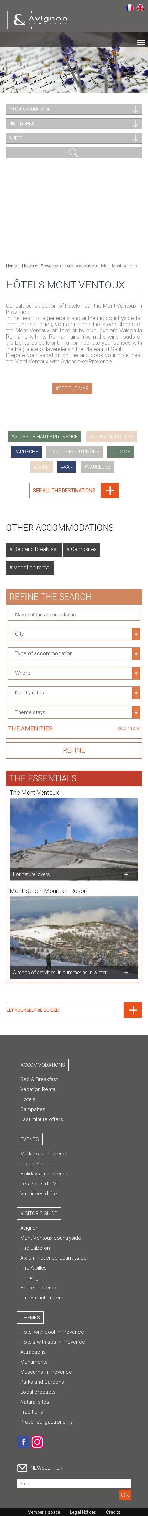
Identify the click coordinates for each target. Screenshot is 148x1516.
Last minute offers (41, 1119)
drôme (122, 451)
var (68, 467)
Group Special (36, 1164)
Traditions (31, 1412)
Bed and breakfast (35, 549)
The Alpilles (33, 1268)
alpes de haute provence (46, 436)
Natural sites (34, 1402)
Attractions (33, 1352)
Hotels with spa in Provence (52, 1342)
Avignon (29, 1228)
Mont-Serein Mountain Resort (49, 890)
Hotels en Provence (40, 265)
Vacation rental (31, 567)
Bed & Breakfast (39, 1079)
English (140, 7)
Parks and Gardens (42, 1382)
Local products (38, 1392)
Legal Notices (83, 1512)
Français (129, 7)
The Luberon (35, 1248)
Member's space (44, 1512)
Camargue (32, 1278)
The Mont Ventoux (34, 792)
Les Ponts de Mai (40, 1183)
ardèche (27, 451)
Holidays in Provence (44, 1174)
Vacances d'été (38, 1193)
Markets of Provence (44, 1154)
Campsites (83, 549)
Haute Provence (39, 1288)
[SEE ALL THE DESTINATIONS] (74, 496)
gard (42, 467)
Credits (113, 1512)
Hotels (27, 1099)
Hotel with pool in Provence (52, 1332)
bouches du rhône (76, 451)
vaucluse (98, 467)
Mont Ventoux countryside (50, 1238)
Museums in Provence (46, 1372)
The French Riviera (41, 1298)
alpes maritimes (112, 436)
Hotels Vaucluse (78, 265)
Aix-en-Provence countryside (53, 1258)
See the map (74, 388)
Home (11, 265)
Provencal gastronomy (46, 1422)
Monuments (34, 1362)
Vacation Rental (38, 1089)
